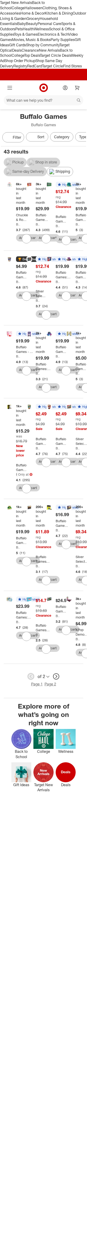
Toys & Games (26, 34)
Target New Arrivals (16, 2)
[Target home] (43, 87)
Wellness (41, 29)
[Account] (65, 88)
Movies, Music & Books (31, 39)
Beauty (32, 23)
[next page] (56, 676)
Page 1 (37, 684)
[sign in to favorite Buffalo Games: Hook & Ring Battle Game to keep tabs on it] (26, 488)
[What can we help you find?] (43, 100)
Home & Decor (32, 13)
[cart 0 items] (77, 88)
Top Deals (32, 55)
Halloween (33, 8)
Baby (21, 23)
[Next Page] (81, 137)
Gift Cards (17, 45)
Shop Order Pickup (19, 60)
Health (28, 29)
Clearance (30, 50)
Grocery (33, 18)
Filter (17, 137)
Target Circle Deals (55, 55)
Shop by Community (42, 45)
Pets (19, 29)
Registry (20, 66)
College (18, 8)
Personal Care (49, 23)
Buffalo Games (18, 224)
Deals (17, 50)
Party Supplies (63, 39)
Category (61, 137)
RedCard (34, 66)
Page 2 (50, 684)
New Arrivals (49, 50)
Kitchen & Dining (59, 13)
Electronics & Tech (53, 34)
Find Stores (72, 66)
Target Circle (52, 66)
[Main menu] (10, 88)
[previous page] (31, 676)
